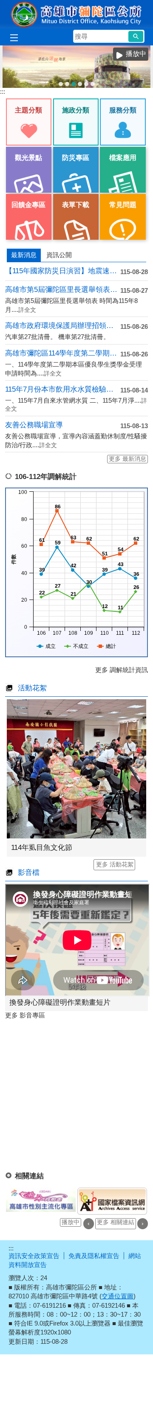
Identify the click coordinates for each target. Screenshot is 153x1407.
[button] (135, 36)
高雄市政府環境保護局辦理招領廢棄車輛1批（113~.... (62, 326)
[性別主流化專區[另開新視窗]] (40, 1200)
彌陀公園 (86, 84)
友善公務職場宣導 (34, 425)
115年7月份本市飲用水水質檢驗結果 (62, 389)
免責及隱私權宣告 (93, 1255)
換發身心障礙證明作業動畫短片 (59, 1002)
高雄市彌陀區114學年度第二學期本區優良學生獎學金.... (62, 353)
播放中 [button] (136, 53)
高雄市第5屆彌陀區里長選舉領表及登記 (62, 290)
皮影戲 (93, 84)
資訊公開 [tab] (59, 254)
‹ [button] (89, 1223)
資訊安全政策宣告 (34, 1255)
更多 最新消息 (127, 459)
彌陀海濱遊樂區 (80, 84)
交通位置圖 (117, 1296)
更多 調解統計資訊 (121, 669)
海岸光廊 (67, 84)
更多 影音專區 (25, 1015)
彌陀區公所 (76, 14)
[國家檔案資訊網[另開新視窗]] (112, 1201)
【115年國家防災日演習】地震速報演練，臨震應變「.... (62, 271)
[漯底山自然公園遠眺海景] (76, 66)
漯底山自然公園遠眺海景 (73, 84)
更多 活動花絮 (114, 864)
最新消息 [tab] (24, 254)
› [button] (143, 1223)
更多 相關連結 (115, 1222)
